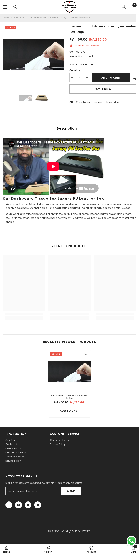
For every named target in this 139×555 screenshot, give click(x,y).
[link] (24, 314)
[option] (33, 54)
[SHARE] (133, 77)
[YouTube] (37, 504)
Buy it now (102, 89)
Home (6, 17)
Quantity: (75, 70)
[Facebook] (8, 504)
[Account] (124, 7)
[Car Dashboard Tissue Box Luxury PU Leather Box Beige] (69, 371)
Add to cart (110, 77)
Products (19, 17)
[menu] (5, 7)
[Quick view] (85, 353)
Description (67, 128)
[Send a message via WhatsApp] (131, 540)
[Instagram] (18, 504)
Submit (71, 491)
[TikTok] (28, 504)
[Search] (15, 7)
